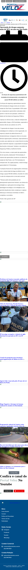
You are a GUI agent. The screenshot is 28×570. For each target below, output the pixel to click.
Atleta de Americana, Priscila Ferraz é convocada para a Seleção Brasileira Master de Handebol (13, 305)
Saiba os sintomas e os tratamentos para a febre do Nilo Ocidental (12, 467)
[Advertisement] (14, 237)
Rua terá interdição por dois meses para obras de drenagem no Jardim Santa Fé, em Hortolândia (14, 446)
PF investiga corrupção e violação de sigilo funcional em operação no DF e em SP (12, 335)
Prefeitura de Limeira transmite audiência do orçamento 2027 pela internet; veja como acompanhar (13, 280)
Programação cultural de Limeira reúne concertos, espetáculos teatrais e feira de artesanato (12, 426)
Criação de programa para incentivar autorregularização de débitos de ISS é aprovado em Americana (11, 359)
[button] (2, 14)
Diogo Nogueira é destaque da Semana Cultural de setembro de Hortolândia (11, 404)
